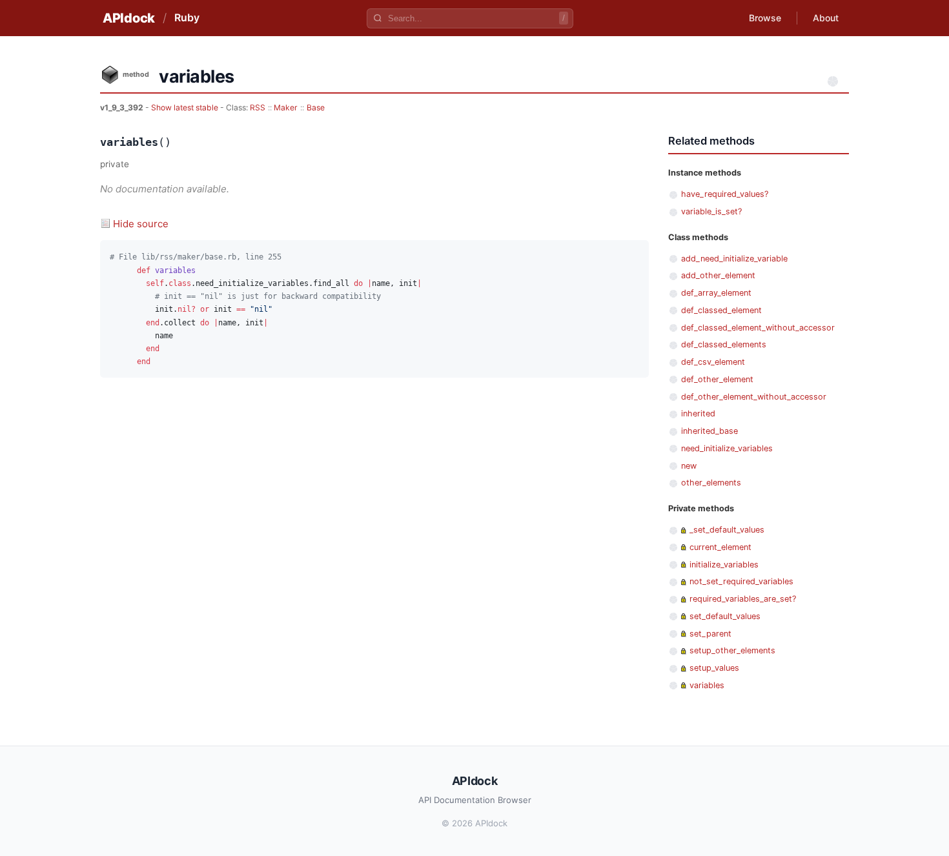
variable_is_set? (711, 211)
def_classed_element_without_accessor (758, 327)
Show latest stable (185, 107)
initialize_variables (724, 564)
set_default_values (724, 616)
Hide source (140, 224)
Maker (286, 107)
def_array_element (716, 293)
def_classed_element (721, 310)
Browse (765, 17)
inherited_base (709, 431)
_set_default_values (726, 530)
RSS (257, 107)
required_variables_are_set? (742, 599)
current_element (720, 547)
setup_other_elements (732, 650)
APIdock (129, 18)
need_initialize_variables (727, 448)
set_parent (710, 633)
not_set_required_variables (741, 581)
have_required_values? (724, 194)
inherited (698, 413)
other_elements (711, 482)
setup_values (714, 668)
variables (706, 685)
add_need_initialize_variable (734, 258)
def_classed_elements (723, 344)
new (689, 466)
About (826, 17)
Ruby (186, 17)
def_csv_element (713, 362)
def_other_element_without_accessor (753, 397)
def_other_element (717, 379)
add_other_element (718, 275)
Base (316, 107)
